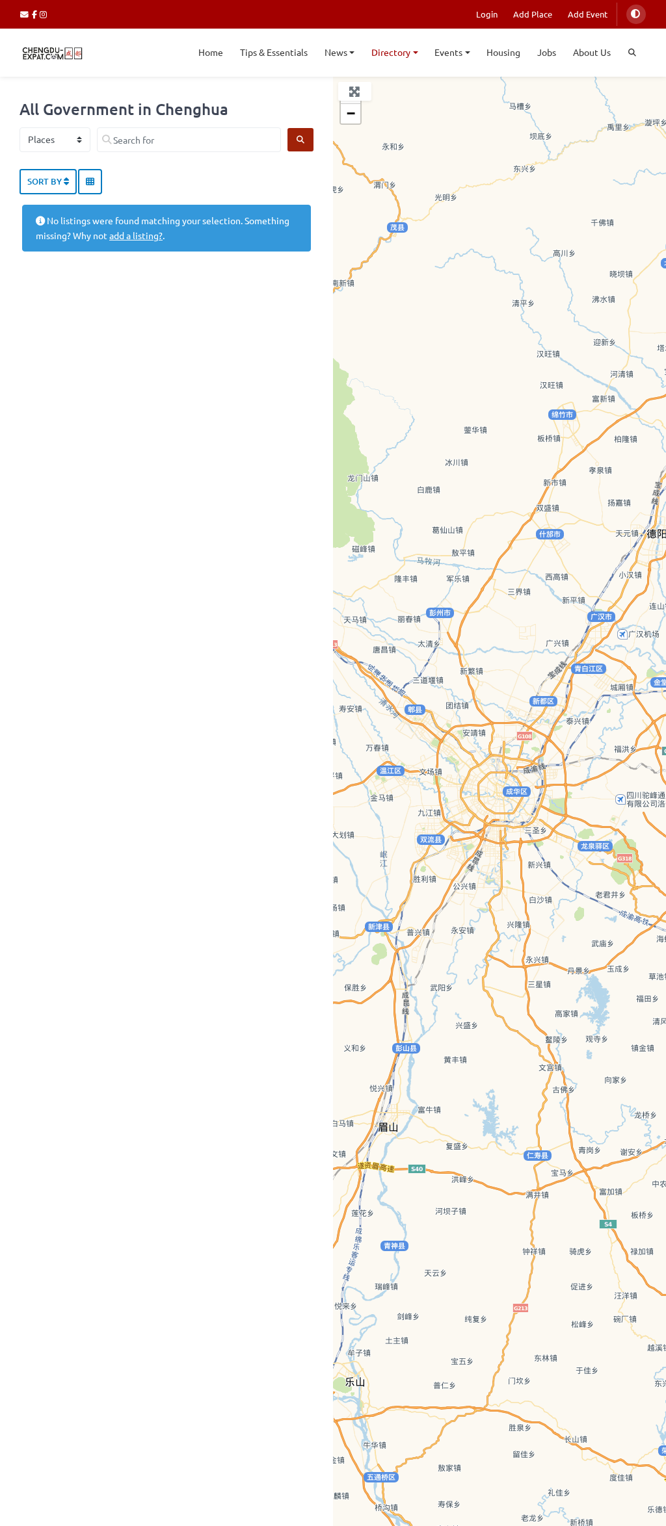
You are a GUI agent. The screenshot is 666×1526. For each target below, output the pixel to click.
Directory (390, 52)
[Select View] (90, 182)
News (336, 52)
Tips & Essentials (274, 52)
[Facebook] (36, 13)
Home (210, 52)
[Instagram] (44, 13)
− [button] (351, 113)
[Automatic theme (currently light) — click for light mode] (636, 14)
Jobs (546, 52)
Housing (503, 52)
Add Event (587, 13)
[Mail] (26, 13)
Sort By (45, 181)
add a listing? (136, 235)
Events (448, 52)
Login (487, 13)
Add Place (532, 13)
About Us (592, 52)
